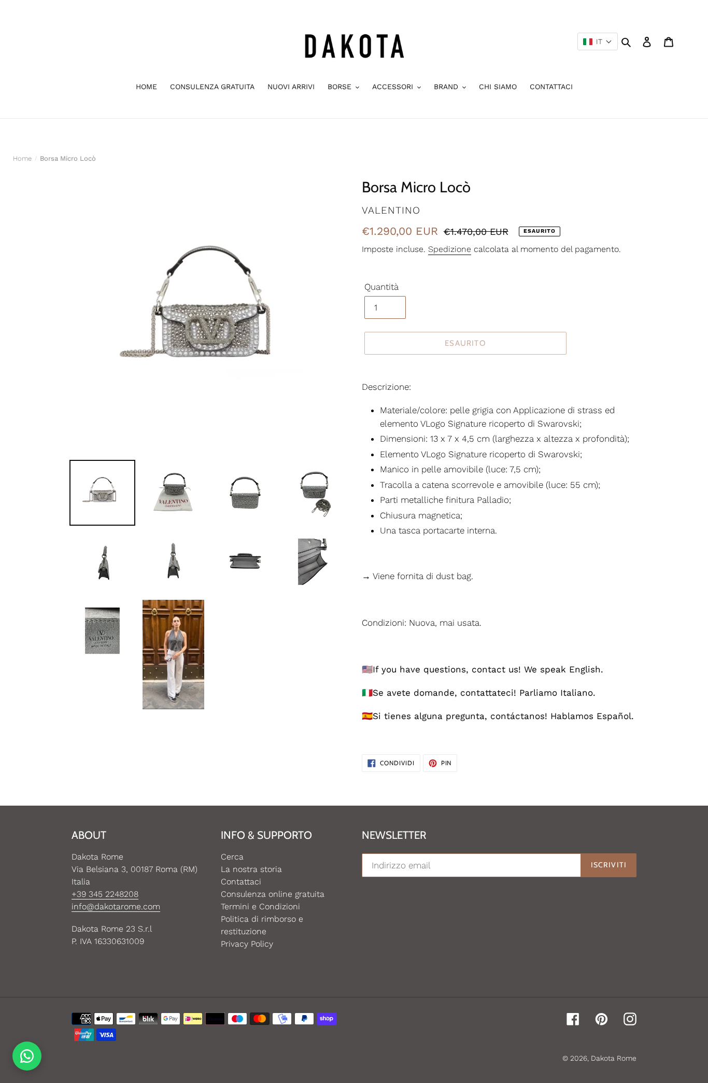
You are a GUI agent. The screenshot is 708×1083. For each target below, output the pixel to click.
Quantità (381, 287)
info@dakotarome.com (116, 906)
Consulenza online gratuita (272, 894)
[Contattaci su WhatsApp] (26, 1056)
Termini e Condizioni (260, 906)
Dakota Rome (613, 1058)
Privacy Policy (247, 944)
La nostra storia (251, 869)
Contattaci (241, 882)
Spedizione (449, 249)
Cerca (232, 857)
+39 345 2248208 (105, 894)
